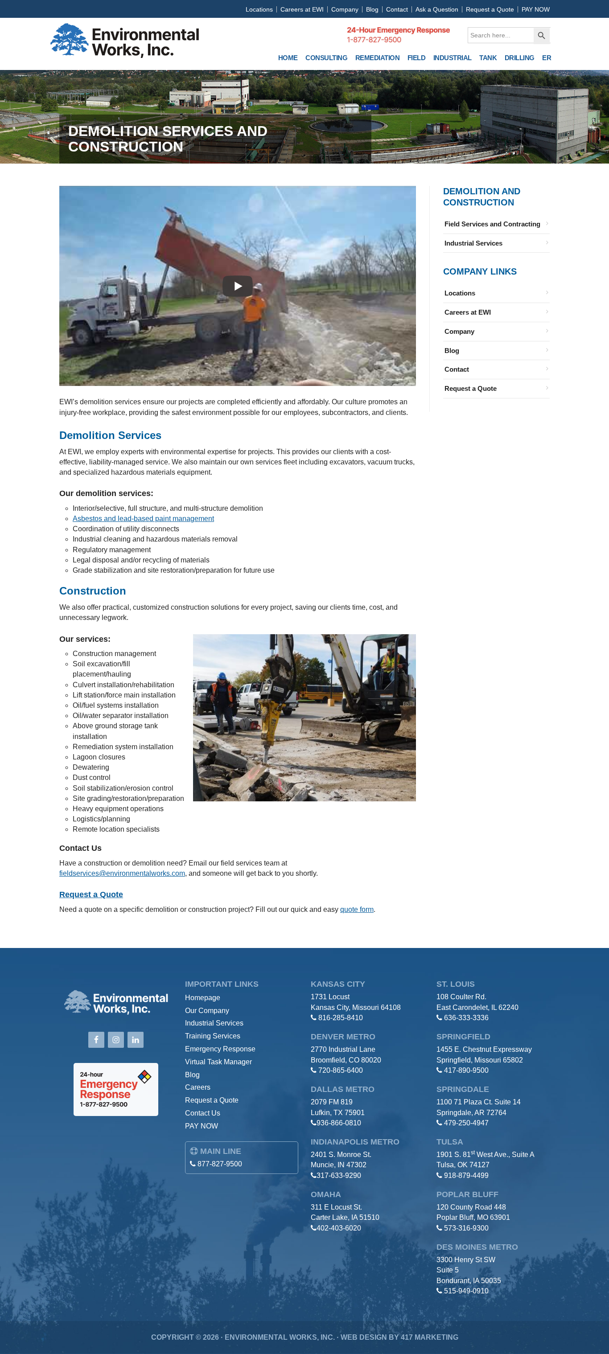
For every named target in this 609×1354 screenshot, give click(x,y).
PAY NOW (536, 9)
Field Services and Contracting (492, 224)
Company (344, 9)
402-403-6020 (339, 1228)
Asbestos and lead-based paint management (143, 518)
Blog (372, 9)
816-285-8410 (340, 1018)
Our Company (207, 1010)
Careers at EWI (302, 9)
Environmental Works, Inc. (124, 42)
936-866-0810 (339, 1123)
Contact (397, 9)
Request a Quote (490, 9)
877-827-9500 (220, 1164)
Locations (259, 9)
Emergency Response (220, 1049)
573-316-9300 (466, 1228)
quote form (357, 909)
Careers (197, 1087)
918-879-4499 (466, 1175)
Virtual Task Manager (218, 1062)
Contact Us (202, 1113)
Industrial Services (473, 243)
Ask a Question (437, 9)
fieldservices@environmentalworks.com (122, 873)
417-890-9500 (466, 1070)
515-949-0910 (466, 1291)
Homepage (202, 997)
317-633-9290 (339, 1175)
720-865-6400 (340, 1070)
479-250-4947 (466, 1123)
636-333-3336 (466, 1018)
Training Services (212, 1036)
